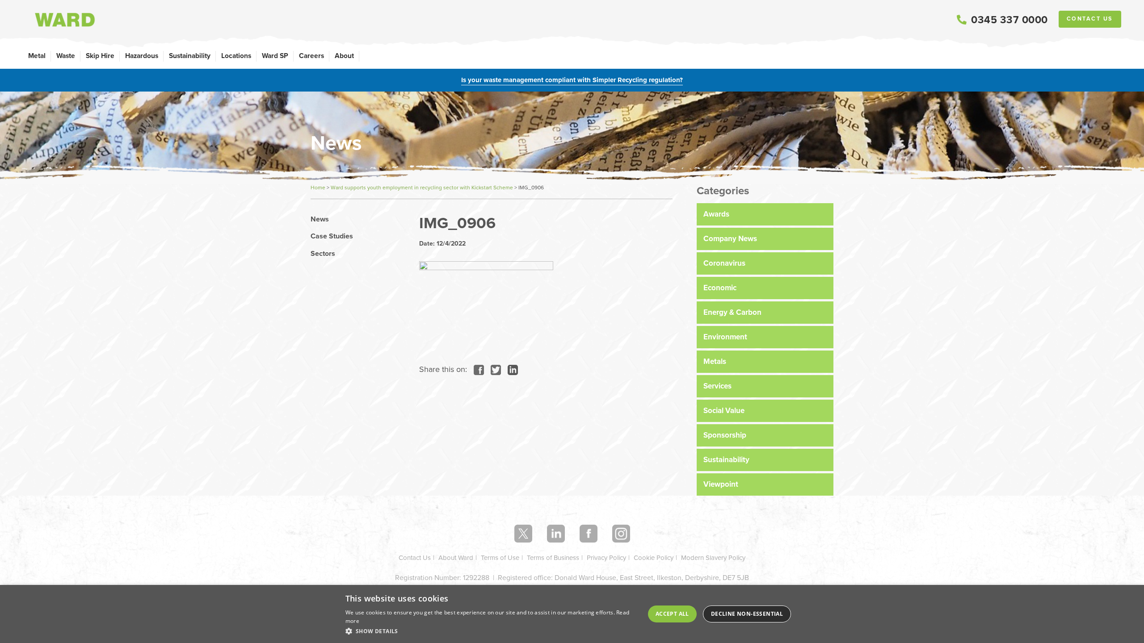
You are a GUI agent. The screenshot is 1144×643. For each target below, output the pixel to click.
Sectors (323, 254)
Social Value (723, 410)
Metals (714, 361)
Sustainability (189, 55)
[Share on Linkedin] (510, 369)
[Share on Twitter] (493, 369)
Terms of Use (500, 558)
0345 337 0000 (1009, 19)
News (320, 219)
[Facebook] (588, 534)
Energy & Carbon (732, 312)
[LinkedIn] (556, 534)
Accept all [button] (672, 614)
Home (318, 188)
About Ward (455, 558)
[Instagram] (621, 534)
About (344, 55)
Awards (716, 214)
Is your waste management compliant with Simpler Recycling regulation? (572, 80)
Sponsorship (724, 435)
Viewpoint (720, 484)
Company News (730, 238)
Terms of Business (553, 558)
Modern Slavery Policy (713, 558)
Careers (311, 55)
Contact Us (1090, 19)
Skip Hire (100, 55)
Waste (65, 55)
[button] (491, 631)
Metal (37, 55)
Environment (725, 336)
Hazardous (141, 55)
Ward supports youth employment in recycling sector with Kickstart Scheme (422, 188)
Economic (719, 287)
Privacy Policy (606, 558)
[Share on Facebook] (476, 369)
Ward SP (275, 55)
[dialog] (572, 614)
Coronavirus (724, 263)
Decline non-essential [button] (747, 614)
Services (717, 386)
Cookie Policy (653, 558)
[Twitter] (523, 534)
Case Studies (332, 236)
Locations (236, 55)
